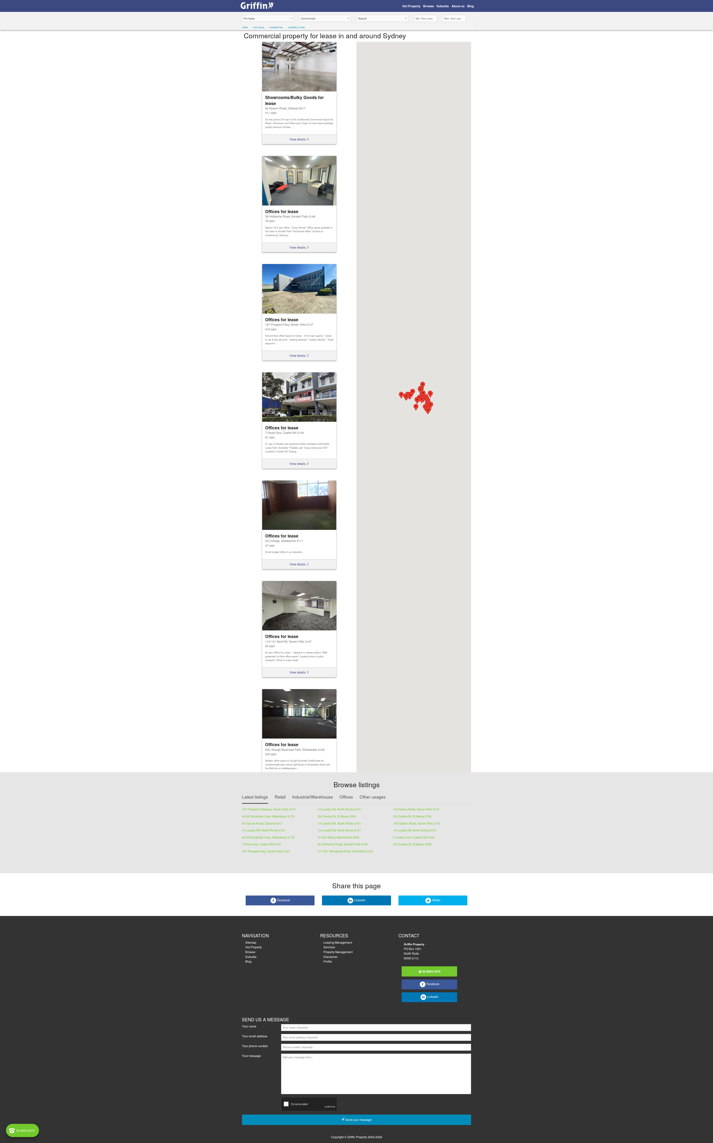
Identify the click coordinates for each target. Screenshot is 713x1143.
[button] (417, 400)
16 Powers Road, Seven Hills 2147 (416, 809)
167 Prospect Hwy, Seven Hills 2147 (266, 851)
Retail (280, 797)
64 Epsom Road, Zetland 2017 (262, 823)
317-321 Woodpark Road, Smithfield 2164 (345, 851)
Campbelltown (296, 27)
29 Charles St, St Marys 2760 (337, 816)
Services (329, 947)
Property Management (338, 952)
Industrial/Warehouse (312, 797)
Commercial (276, 27)
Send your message (358, 1120)
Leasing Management (337, 942)
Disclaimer (330, 957)
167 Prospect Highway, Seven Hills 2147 (269, 809)
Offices (346, 797)
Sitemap (250, 942)
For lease (258, 27)
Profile (327, 961)
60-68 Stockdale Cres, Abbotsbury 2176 (268, 816)
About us (458, 6)
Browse (428, 6)
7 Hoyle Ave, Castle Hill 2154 (261, 844)
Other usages (373, 797)
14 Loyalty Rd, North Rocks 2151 (339, 809)
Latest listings (255, 797)
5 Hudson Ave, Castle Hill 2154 (413, 837)
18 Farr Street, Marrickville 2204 (338, 837)
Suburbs (443, 6)
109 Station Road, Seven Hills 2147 (416, 823)
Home (245, 27)
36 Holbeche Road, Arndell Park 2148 (343, 844)
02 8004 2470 (430, 971)
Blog (470, 6)
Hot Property (411, 6)
